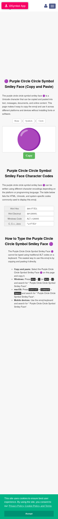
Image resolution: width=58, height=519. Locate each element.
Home (16, 121)
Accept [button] (29, 513)
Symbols (28, 121)
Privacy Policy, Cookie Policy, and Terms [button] (30, 506)
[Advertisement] (29, 43)
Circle (41, 121)
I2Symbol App (16, 6)
